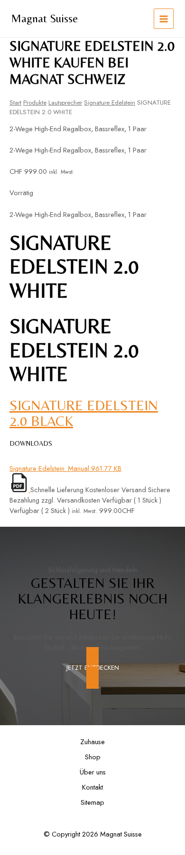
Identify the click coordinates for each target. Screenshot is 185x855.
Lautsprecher (65, 102)
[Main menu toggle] (164, 18)
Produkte (34, 102)
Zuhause (92, 742)
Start (15, 102)
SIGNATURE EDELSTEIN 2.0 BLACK (83, 413)
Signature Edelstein (109, 102)
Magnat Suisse (44, 18)
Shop (93, 757)
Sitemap (92, 802)
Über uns (93, 772)
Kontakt (92, 787)
